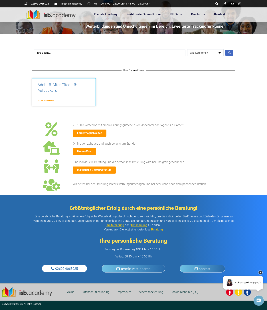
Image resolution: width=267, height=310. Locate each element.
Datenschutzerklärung (96, 292)
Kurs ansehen (46, 100)
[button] (217, 4)
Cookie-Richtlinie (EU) (184, 292)
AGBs (70, 292)
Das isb (196, 14)
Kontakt (219, 14)
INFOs (174, 14)
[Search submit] (229, 53)
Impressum (124, 292)
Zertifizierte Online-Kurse (144, 14)
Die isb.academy (106, 14)
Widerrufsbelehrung (150, 292)
